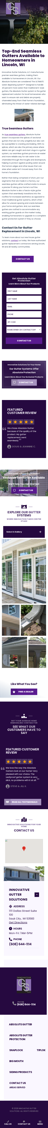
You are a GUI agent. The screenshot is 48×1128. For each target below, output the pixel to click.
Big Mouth (16, 1061)
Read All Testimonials (24, 802)
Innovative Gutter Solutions (19, 895)
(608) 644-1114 (20, 944)
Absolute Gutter (20, 1024)
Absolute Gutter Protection (20, 1037)
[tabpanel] (24, 603)
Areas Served (17, 1087)
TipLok (41, 1050)
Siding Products (20, 1072)
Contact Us (23, 258)
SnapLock (16, 1050)
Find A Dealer (25, 691)
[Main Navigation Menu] (41, 8)
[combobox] (24, 330)
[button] (24, 848)
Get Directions (18, 922)
